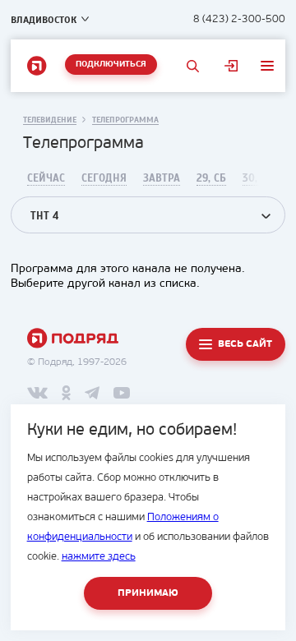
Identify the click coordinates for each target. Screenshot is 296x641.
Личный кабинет (231, 65)
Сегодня (104, 178)
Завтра (161, 178)
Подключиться (111, 64)
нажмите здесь (99, 556)
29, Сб (211, 178)
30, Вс (258, 178)
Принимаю (148, 593)
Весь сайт (245, 344)
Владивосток (43, 19)
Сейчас (46, 178)
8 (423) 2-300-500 (239, 19)
